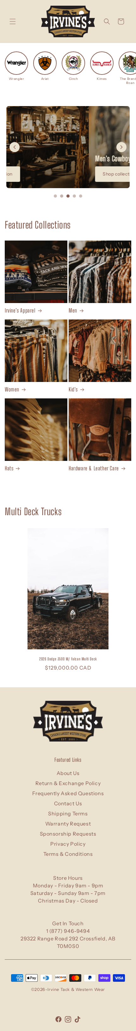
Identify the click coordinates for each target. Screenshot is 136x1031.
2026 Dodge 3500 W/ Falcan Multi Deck (68, 659)
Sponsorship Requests (68, 834)
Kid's (73, 389)
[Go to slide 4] (74, 196)
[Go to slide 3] (68, 196)
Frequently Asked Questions (68, 793)
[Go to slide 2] (61, 196)
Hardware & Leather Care (94, 468)
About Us (68, 773)
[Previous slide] (14, 147)
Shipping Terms (68, 813)
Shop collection (36, 174)
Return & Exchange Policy (68, 783)
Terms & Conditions (68, 854)
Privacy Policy (67, 844)
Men (73, 310)
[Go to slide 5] (80, 196)
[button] (13, 21)
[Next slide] (121, 147)
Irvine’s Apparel (20, 310)
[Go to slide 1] (55, 196)
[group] (16, 66)
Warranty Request (68, 823)
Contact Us (68, 803)
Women (12, 389)
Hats (9, 468)
